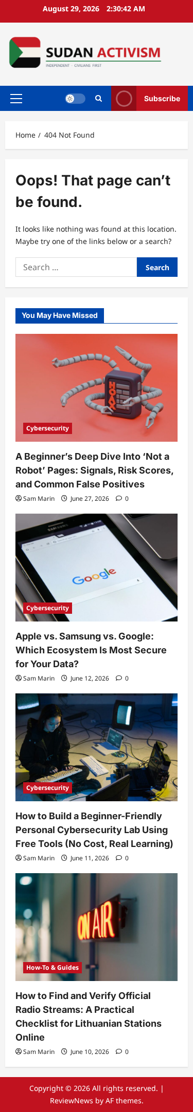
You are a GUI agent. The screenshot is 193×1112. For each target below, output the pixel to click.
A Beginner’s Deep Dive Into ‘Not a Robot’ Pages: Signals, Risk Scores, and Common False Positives (94, 470)
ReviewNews (71, 1100)
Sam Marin (39, 498)
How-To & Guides (52, 967)
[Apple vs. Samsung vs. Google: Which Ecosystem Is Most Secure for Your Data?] (96, 567)
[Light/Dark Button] (75, 98)
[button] (16, 98)
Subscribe (162, 98)
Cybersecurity (47, 428)
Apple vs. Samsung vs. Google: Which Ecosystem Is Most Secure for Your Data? (91, 650)
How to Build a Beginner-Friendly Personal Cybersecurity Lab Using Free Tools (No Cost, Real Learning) (94, 830)
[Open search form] (98, 98)
